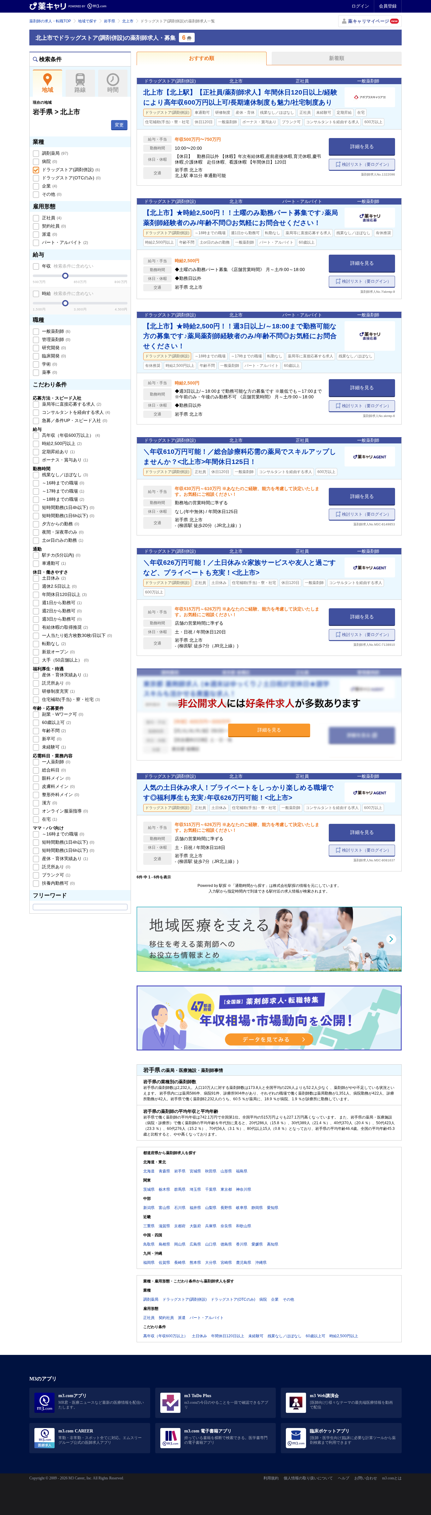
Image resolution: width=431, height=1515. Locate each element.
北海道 (149, 1171)
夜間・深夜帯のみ (62, 532)
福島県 (241, 1171)
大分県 (210, 1262)
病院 (49, 161)
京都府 (180, 1226)
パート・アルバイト (64, 242)
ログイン (360, 6)
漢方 (49, 802)
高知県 (272, 1244)
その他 (51, 194)
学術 (49, 364)
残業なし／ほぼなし (64, 474)
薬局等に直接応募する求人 (71, 404)
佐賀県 (164, 1262)
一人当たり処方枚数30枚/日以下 (76, 635)
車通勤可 (53, 563)
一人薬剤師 (55, 761)
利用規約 (271, 1478)
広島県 (195, 1244)
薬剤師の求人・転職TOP (50, 21)
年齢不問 (53, 730)
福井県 (195, 1208)
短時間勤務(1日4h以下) (67, 507)
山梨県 (210, 1208)
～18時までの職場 (62, 499)
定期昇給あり (58, 451)
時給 (67, 293)
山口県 (210, 1244)
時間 (113, 90)
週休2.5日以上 (59, 586)
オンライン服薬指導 (64, 810)
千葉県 (210, 1189)
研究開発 (53, 347)
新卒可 (51, 738)
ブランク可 (55, 874)
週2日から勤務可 (61, 610)
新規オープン (58, 651)
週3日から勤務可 (61, 619)
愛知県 (272, 1208)
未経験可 (53, 746)
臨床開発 (53, 355)
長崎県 (180, 1262)
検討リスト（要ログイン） (366, 164)
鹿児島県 (243, 1262)
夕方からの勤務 (60, 523)
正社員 (51, 217)
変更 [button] (119, 124)
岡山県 (180, 1244)
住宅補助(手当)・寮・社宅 (70, 699)
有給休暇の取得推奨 (64, 627)
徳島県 (226, 1244)
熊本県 (195, 1262)
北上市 (127, 21)
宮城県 (195, 1171)
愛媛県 (257, 1244)
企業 (49, 185)
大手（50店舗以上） (65, 659)
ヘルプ (343, 1478)
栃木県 (164, 1189)
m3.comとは (392, 1478)
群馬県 (180, 1189)
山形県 (226, 1171)
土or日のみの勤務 (62, 540)
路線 (80, 90)
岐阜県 (241, 1208)
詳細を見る (362, 146)
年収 (67, 266)
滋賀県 (164, 1226)
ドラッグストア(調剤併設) (70, 169)
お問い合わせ (365, 1478)
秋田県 (210, 1171)
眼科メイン (55, 778)
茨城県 (149, 1189)
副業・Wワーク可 (62, 714)
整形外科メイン (60, 794)
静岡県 (257, 1208)
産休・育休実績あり (64, 674)
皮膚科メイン (58, 786)
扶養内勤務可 (58, 883)
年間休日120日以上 (64, 594)
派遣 (49, 234)
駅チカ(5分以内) (60, 555)
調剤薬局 (54, 153)
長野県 (226, 1208)
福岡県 (149, 1262)
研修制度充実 (58, 691)
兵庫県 (210, 1226)
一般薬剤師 (55, 331)
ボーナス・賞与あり (64, 459)
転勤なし (53, 643)
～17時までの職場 (62, 491)
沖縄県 (261, 1262)
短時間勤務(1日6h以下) (67, 515)
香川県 (241, 1244)
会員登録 (388, 6)
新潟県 (149, 1208)
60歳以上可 (56, 722)
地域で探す (87, 21)
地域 (47, 90)
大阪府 (195, 1226)
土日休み (53, 578)
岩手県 (109, 21)
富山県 (164, 1208)
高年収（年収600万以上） (70, 435)
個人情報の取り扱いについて (308, 1478)
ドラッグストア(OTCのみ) (71, 177)
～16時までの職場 (62, 482)
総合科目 (53, 769)
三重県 (149, 1226)
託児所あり (55, 682)
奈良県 (226, 1226)
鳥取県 (149, 1244)
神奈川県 (243, 1189)
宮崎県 (226, 1262)
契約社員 (53, 225)
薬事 (49, 372)
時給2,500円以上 (61, 443)
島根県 (164, 1244)
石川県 (180, 1208)
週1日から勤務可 (61, 602)
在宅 (49, 819)
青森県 (164, 1171)
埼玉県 (195, 1189)
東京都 (226, 1189)
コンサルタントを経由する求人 (75, 412)
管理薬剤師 (55, 339)
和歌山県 (243, 1226)
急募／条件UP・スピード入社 (74, 420)
